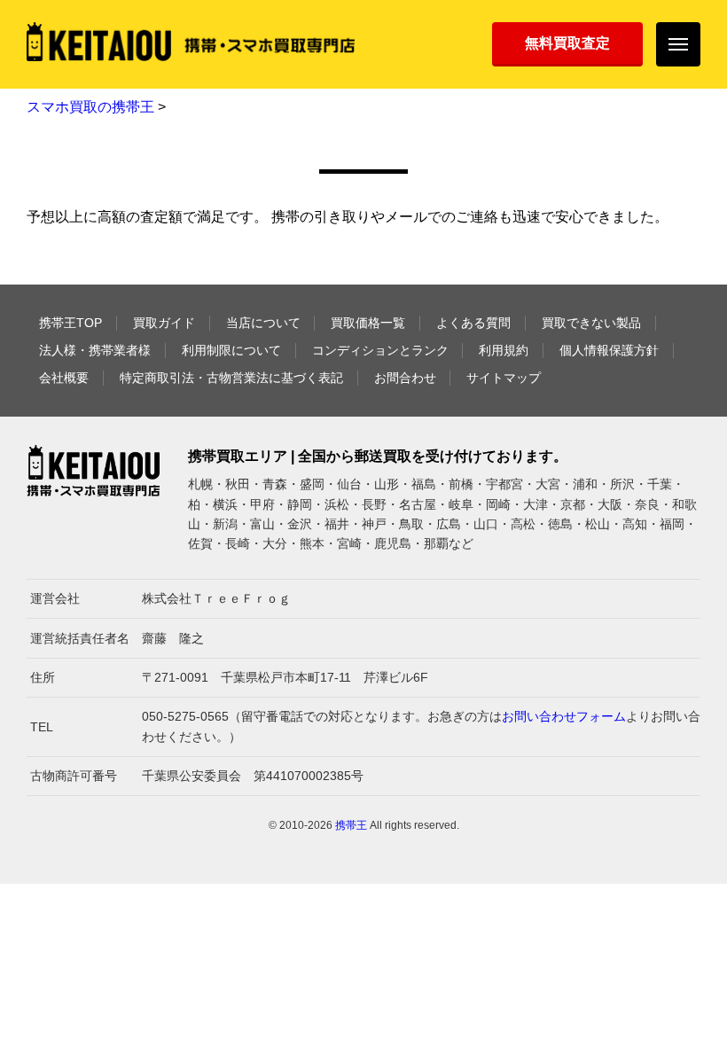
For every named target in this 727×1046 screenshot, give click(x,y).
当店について (263, 323)
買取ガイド (164, 323)
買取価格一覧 (368, 323)
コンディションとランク (380, 350)
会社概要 (64, 378)
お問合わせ (405, 378)
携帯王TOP (70, 323)
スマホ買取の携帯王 (90, 106)
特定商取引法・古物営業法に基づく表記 (231, 378)
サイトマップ (503, 378)
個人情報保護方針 (609, 350)
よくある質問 (473, 323)
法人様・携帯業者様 (95, 350)
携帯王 (351, 825)
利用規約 (503, 350)
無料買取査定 (567, 43)
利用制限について (231, 350)
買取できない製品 (591, 323)
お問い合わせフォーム (564, 716)
